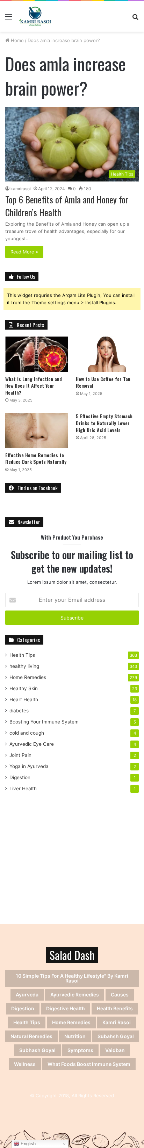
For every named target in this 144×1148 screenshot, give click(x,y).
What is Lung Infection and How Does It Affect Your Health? (33, 385)
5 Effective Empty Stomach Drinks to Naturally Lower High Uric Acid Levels (104, 422)
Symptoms (80, 1050)
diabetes (19, 710)
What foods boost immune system (89, 1064)
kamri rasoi (116, 1022)
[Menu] (8, 19)
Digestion (19, 777)
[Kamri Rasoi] (35, 16)
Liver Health (23, 788)
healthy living (24, 666)
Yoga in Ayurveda (29, 766)
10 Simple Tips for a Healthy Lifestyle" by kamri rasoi (72, 978)
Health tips (26, 1022)
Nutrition (75, 1036)
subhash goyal (37, 1050)
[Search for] (135, 19)
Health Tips (22, 655)
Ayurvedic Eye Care (31, 744)
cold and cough (26, 733)
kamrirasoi (20, 188)
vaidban (115, 1050)
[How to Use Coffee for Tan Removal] (107, 354)
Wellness (25, 1064)
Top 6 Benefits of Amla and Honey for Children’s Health (66, 206)
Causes (120, 994)
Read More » (24, 251)
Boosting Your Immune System (44, 722)
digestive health (65, 1008)
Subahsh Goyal (116, 1036)
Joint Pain (20, 755)
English (27, 1143)
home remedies (71, 1022)
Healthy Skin (23, 688)
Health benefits (115, 1008)
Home (16, 40)
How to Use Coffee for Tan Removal (103, 382)
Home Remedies (27, 677)
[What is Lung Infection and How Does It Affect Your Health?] (36, 354)
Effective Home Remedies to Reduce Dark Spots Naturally (35, 458)
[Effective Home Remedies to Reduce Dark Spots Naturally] (36, 430)
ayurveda (27, 994)
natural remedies (31, 1036)
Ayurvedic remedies (74, 994)
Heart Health (23, 699)
